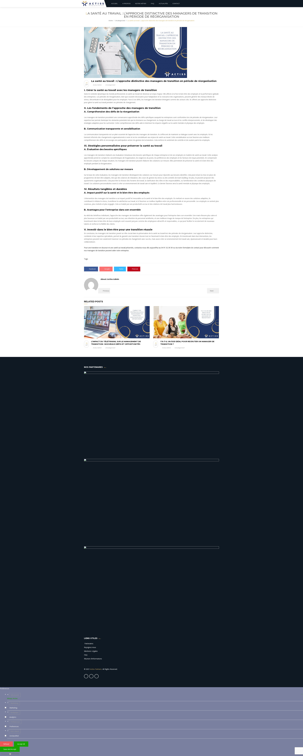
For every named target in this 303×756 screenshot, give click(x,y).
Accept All (21, 744)
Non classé (15, 731)
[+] (117, 322)
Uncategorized (120, 21)
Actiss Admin (97, 85)
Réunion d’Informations (93, 659)
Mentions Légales (91, 651)
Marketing (14, 703)
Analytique (14, 712)
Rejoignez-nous (90, 647)
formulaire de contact (191, 248)
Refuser (6, 744)
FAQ (85, 655)
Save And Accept (9, 749)
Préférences (15, 722)
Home (111, 21)
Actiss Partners (96, 669)
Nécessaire (15, 695)
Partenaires (88, 643)
